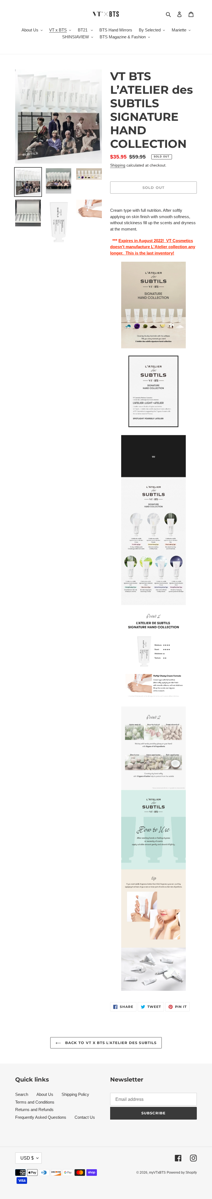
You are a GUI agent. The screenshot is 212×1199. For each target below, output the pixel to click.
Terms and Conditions (34, 1102)
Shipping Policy (75, 1094)
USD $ (27, 1158)
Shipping (117, 165)
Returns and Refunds (34, 1109)
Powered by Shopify (182, 1172)
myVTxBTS (157, 1172)
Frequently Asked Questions (40, 1117)
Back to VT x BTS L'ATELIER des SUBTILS (110, 1042)
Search (21, 1094)
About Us (44, 1094)
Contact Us (85, 1117)
